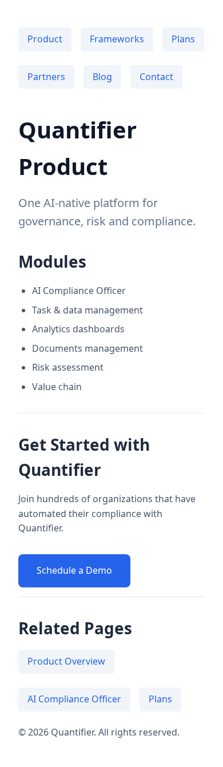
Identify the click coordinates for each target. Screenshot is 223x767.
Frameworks (117, 39)
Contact (156, 76)
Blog (102, 76)
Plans (183, 39)
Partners (46, 76)
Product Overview (66, 661)
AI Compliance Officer (74, 699)
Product (44, 39)
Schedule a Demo (74, 570)
